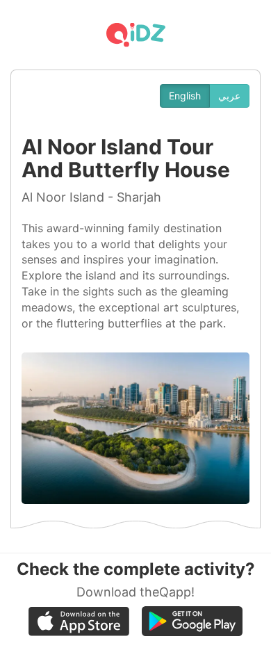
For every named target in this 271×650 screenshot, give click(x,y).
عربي (229, 95)
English (185, 95)
